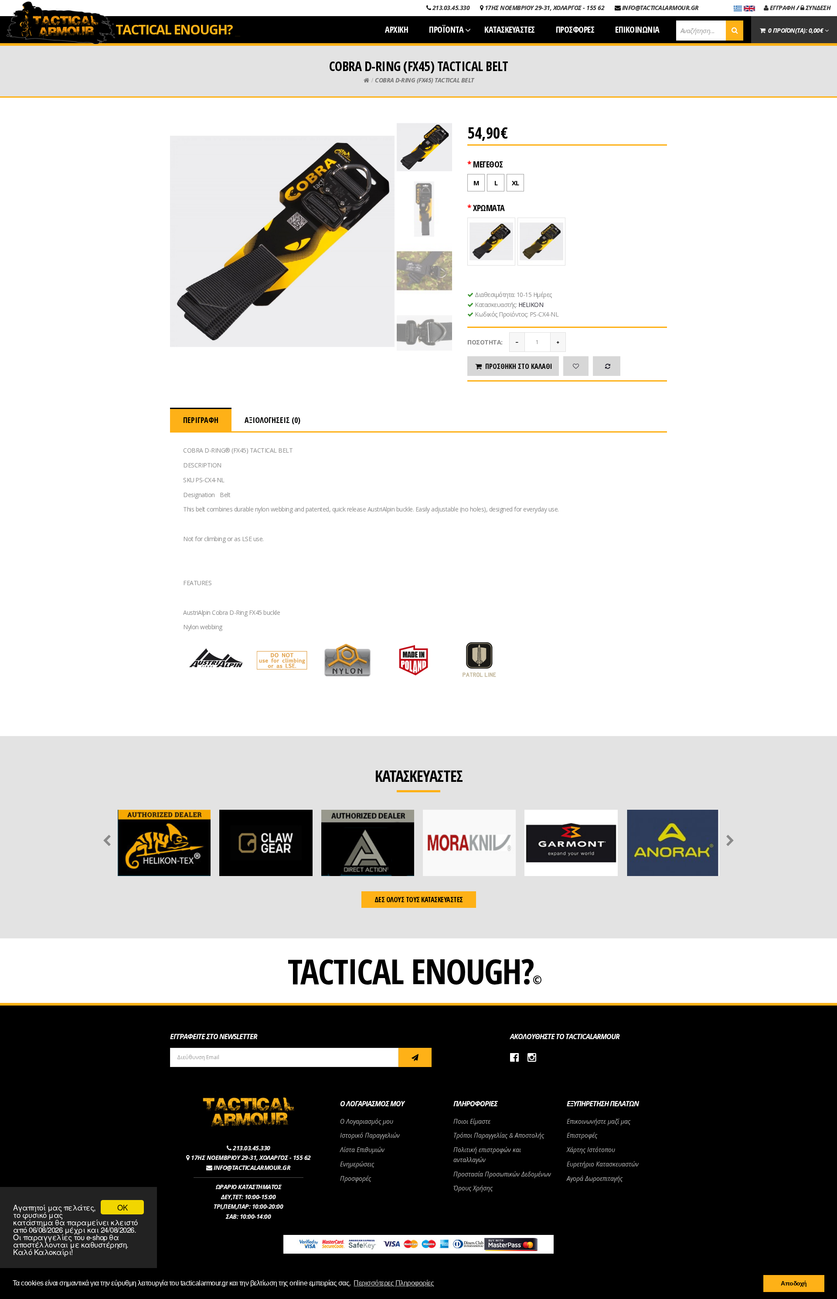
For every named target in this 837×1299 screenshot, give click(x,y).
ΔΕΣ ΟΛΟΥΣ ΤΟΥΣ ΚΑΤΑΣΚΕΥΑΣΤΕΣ (418, 899)
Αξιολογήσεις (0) (272, 420)
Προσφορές (355, 1178)
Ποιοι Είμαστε (471, 1121)
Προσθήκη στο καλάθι (518, 366)
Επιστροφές (582, 1135)
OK (122, 1207)
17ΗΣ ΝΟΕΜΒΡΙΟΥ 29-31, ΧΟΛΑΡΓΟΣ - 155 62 (545, 7)
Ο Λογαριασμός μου (366, 1121)
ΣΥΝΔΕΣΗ (817, 7)
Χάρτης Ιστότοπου (591, 1150)
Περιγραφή (200, 420)
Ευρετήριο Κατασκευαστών (603, 1164)
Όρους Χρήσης (473, 1188)
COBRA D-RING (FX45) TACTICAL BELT (424, 80)
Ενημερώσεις (357, 1164)
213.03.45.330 (451, 7)
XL (515, 182)
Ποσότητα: (485, 342)
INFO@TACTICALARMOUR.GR (660, 7)
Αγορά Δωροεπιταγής (595, 1178)
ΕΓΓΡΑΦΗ (781, 7)
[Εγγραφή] (415, 1057)
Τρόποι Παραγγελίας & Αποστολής (498, 1135)
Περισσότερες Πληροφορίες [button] (394, 1283)
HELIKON (531, 304)
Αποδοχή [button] (794, 1283)
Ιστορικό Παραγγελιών (370, 1135)
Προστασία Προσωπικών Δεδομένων (502, 1174)
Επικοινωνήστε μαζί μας (598, 1121)
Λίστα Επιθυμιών (362, 1150)
